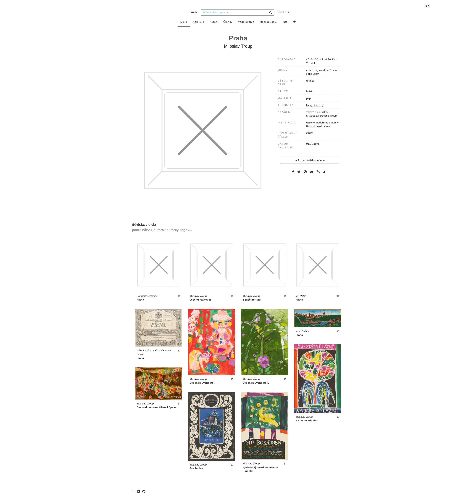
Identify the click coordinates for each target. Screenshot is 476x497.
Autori (214, 21)
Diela (183, 21)
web (194, 12)
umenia (283, 12)
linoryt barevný (315, 105)
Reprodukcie (268, 21)
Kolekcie (198, 21)
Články (227, 21)
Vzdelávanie (246, 21)
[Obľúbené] (294, 22)
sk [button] (427, 5)
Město (309, 91)
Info (285, 21)
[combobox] (237, 12)
